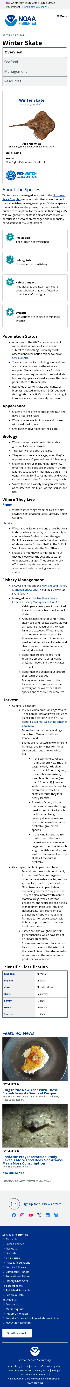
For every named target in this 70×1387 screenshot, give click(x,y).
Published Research (18, 1290)
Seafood (11, 61)
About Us (11, 1239)
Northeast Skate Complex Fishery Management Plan (34, 600)
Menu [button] (63, 16)
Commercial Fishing (17, 1272)
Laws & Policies (15, 1244)
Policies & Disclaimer (20, 1370)
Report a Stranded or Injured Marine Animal (32, 1318)
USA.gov (56, 1370)
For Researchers (12, 1286)
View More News (12, 1172)
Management (15, 71)
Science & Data (15, 1295)
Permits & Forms (16, 1267)
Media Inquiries (15, 1309)
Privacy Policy (42, 1370)
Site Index (12, 1253)
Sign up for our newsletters (41, 1204)
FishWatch (12, 1248)
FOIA (33, 1366)
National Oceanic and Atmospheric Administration (34, 1378)
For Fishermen (11, 1258)
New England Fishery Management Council (39, 587)
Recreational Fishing (18, 1276)
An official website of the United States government (30, 4)
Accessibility (13, 1366)
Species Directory (14, 35)
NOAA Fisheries (35, 1382)
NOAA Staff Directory (18, 1323)
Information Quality (50, 1366)
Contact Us (9, 1300)
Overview (13, 52)
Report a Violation (17, 1313)
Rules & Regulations (18, 1262)
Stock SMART (20, 358)
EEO (25, 1366)
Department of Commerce (34, 1374)
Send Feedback (17, 1333)
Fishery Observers (17, 1281)
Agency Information (15, 1235)
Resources (12, 80)
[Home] (19, 20)
